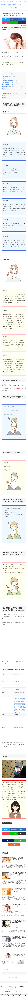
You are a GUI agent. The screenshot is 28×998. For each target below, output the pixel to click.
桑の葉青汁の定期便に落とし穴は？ (11, 80)
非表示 (15, 74)
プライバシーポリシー (20, 991)
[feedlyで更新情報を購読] (20, 840)
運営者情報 (7, 991)
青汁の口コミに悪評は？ (7, 822)
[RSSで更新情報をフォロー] (14, 844)
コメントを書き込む (14, 973)
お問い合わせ (20, 989)
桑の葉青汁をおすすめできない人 (10, 82)
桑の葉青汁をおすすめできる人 (9, 84)
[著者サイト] (8, 840)
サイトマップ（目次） (7, 989)
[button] (25, 462)
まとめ (4, 97)
